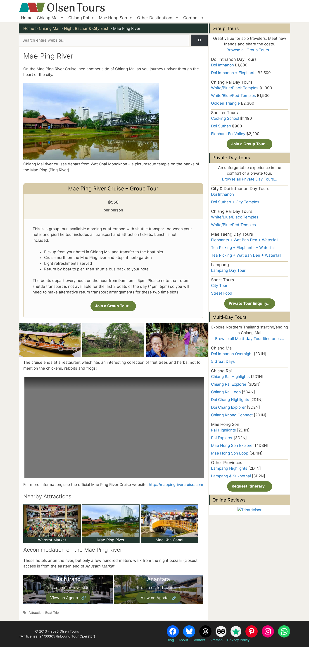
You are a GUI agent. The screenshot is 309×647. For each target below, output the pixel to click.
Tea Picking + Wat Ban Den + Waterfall (246, 255)
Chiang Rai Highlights (230, 376)
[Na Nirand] (68, 589)
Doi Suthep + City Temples (235, 202)
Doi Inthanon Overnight (232, 354)
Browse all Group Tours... (249, 50)
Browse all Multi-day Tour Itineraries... (249, 338)
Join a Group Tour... (249, 144)
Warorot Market (52, 540)
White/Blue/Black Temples (234, 88)
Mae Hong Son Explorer (232, 445)
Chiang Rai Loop (226, 392)
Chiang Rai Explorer (228, 384)
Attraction (36, 612)
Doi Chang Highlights (230, 399)
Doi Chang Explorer (228, 407)
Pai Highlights (223, 430)
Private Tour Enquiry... (250, 303)
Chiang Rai (78, 17)
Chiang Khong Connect (232, 415)
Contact (191, 17)
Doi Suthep (221, 126)
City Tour (219, 285)
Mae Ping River (110, 540)
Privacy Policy (238, 640)
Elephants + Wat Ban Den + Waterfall (244, 240)
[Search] (199, 40)
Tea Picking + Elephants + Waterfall (243, 247)
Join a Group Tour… (113, 306)
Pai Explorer (222, 438)
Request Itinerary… (250, 486)
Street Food (221, 293)
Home (26, 17)
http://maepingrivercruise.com (176, 484)
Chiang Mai (47, 17)
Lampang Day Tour (228, 270)
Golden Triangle (225, 103)
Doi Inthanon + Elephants (234, 72)
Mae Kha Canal (169, 540)
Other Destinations (155, 17)
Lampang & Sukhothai (231, 476)
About (183, 640)
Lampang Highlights (229, 468)
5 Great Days (223, 361)
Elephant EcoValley (228, 133)
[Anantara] (158, 589)
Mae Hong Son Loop (229, 453)
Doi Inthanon (222, 65)
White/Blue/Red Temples (233, 95)
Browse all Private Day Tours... (249, 179)
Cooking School (225, 118)
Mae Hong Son (113, 17)
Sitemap (216, 640)
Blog (170, 640)
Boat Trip (52, 612)
